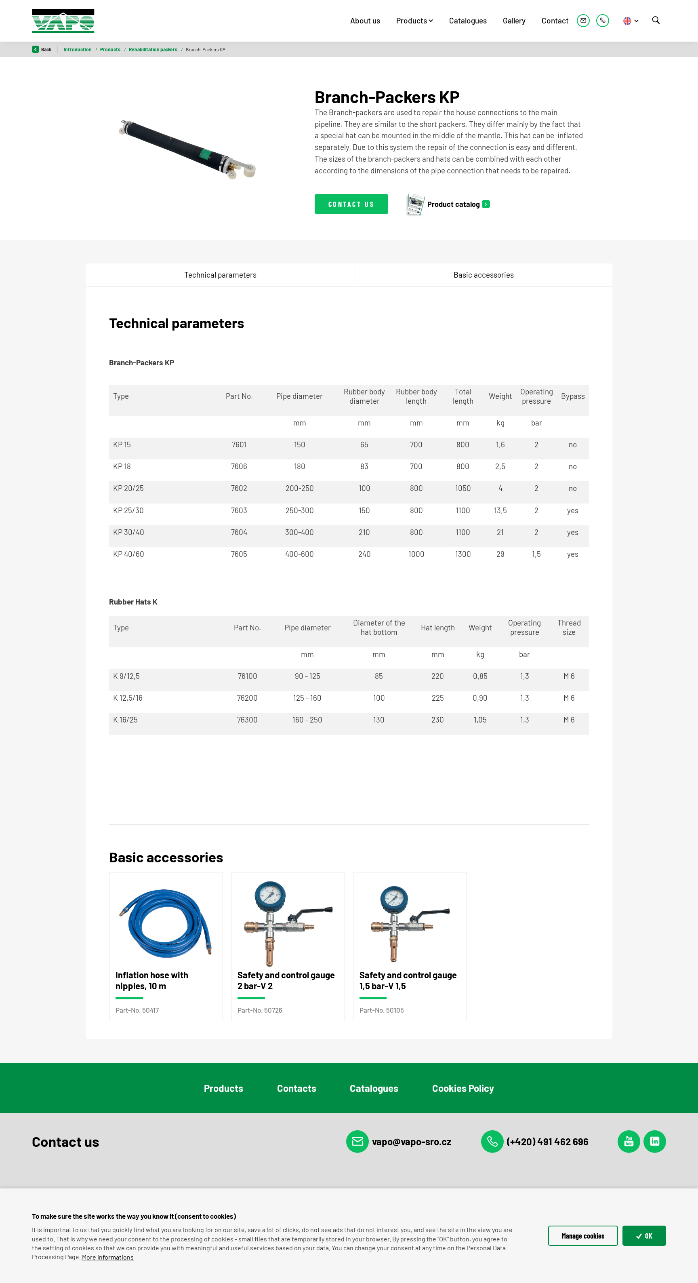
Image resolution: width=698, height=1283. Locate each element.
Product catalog (453, 204)
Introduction (78, 49)
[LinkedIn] (654, 1141)
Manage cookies (583, 1235)
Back (46, 49)
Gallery (514, 20)
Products (411, 20)
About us (365, 20)
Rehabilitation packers (153, 49)
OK (647, 1235)
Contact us (351, 204)
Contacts (296, 1088)
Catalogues (468, 20)
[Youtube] (629, 1141)
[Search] (656, 21)
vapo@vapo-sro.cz (411, 1141)
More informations (108, 1257)
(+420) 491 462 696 (548, 1141)
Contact (555, 20)
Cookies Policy (463, 1088)
